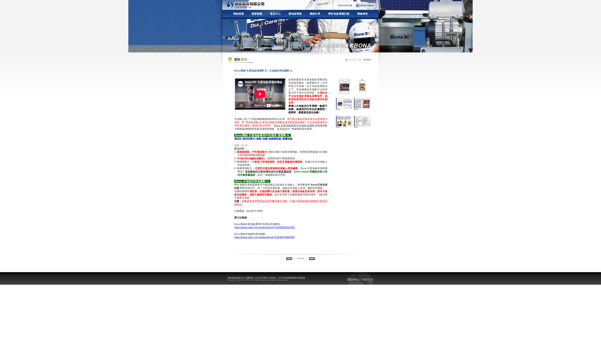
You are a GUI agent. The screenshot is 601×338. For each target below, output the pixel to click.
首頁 (359, 60)
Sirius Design (283, 280)
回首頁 (340, 5)
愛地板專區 (295, 13)
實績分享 (315, 13)
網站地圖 (348, 5)
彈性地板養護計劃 (338, 13)
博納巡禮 (238, 13)
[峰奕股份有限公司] (246, 5)
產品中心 (275, 13)
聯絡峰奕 (362, 13)
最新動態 (257, 13)
